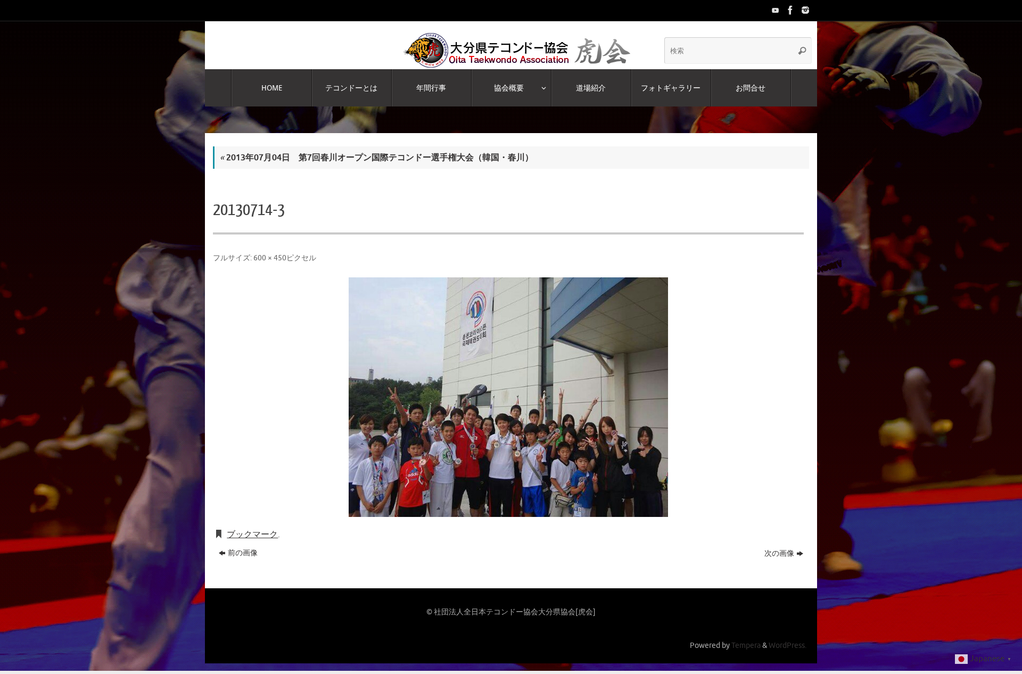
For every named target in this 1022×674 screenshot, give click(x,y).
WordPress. (787, 645)
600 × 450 (269, 257)
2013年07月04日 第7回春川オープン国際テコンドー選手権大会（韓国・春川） (376, 157)
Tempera (746, 645)
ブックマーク (252, 534)
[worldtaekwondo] (804, 10)
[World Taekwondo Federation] (789, 10)
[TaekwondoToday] (774, 10)
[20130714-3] (508, 397)
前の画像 (243, 552)
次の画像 (779, 553)
